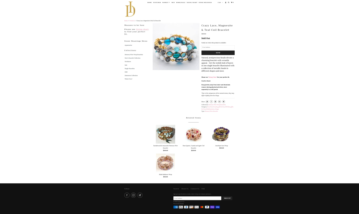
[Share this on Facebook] (211, 101)
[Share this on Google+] (219, 101)
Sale (126, 65)
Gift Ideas (227, 107)
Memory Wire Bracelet (211, 111)
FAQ (203, 189)
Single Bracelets (130, 68)
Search (176, 189)
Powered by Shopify (178, 203)
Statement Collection (131, 75)
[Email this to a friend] (223, 101)
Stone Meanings (205, 2)
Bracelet (209, 107)
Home (149, 2)
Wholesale (180, 2)
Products (132, 20)
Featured (157, 2)
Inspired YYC (180, 201)
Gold (207, 109)
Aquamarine (128, 45)
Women (165, 2)
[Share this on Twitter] (207, 101)
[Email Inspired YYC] (140, 195)
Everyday (215, 107)
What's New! (128, 79)
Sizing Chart (192, 2)
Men (173, 2)
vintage (217, 109)
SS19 (126, 72)
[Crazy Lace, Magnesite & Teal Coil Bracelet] (176, 46)
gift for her (221, 107)
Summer (211, 109)
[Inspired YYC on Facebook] (127, 195)
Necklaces (128, 61)
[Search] (229, 2)
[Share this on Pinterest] (215, 101)
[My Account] (226, 2)
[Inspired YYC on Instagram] (134, 195)
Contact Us (195, 189)
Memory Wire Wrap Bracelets (134, 54)
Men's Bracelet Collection (132, 58)
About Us (184, 189)
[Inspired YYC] (134, 9)
